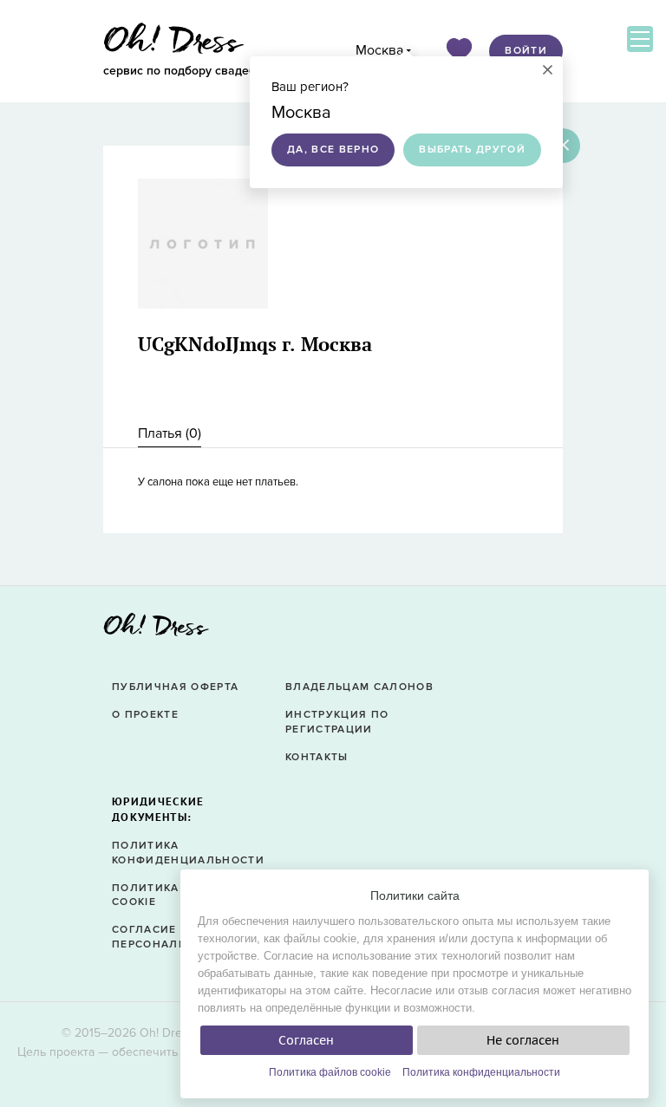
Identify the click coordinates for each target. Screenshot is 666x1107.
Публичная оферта (175, 687)
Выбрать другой (472, 149)
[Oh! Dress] (156, 629)
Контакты (317, 757)
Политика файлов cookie (330, 1072)
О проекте (145, 714)
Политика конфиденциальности (481, 1072)
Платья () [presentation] (169, 433)
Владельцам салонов (359, 687)
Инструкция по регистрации (336, 722)
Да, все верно (333, 149)
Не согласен (522, 1040)
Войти (526, 50)
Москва (379, 50)
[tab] (169, 433)
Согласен (306, 1040)
